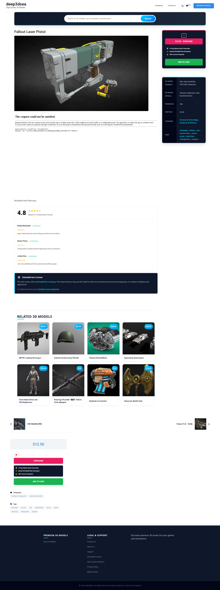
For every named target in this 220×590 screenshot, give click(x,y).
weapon (195, 139)
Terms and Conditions (95, 562)
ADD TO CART (184, 62)
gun (198, 130)
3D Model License (94, 557)
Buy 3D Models (50, 541)
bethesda (184, 130)
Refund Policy (92, 572)
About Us (91, 546)
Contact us (172, 5)
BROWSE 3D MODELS (204, 5)
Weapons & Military (188, 123)
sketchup (190, 136)
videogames (185, 139)
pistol (194, 133)
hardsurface (185, 133)
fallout (192, 130)
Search (148, 18)
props (182, 136)
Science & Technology (189, 120)
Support (90, 552)
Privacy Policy (92, 567)
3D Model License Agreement (48, 289)
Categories (159, 5)
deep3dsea (16, 4)
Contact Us (91, 541)
